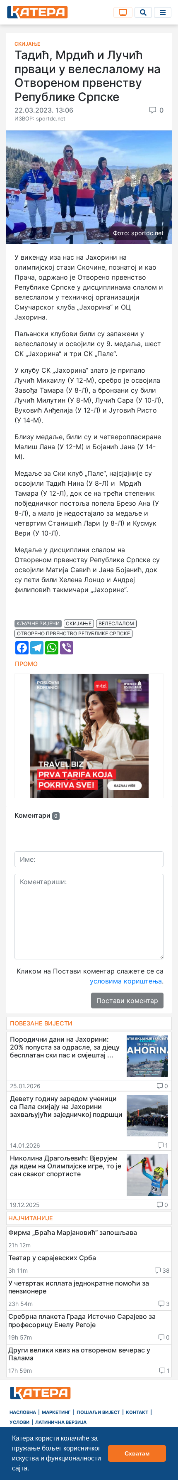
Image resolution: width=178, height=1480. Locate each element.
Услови (19, 1422)
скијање (78, 623)
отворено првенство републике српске (73, 633)
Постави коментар (127, 1000)
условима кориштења (126, 981)
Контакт (137, 1412)
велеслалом (116, 623)
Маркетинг (56, 1412)
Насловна (23, 1412)
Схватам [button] (137, 1453)
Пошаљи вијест (98, 1412)
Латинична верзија (61, 1422)
